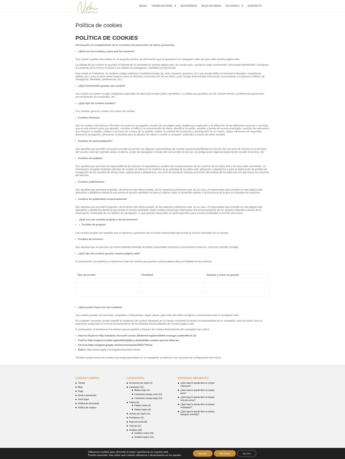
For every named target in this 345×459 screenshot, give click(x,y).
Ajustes (247, 453)
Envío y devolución (87, 395)
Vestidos (133, 430)
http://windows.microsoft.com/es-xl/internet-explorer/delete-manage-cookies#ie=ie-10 (147, 335)
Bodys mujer (140, 390)
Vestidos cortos (141, 433)
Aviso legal (83, 399)
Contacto (255, 5)
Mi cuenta (232, 5)
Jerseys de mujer (137, 413)
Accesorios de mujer (139, 383)
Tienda (81, 383)
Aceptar (202, 453)
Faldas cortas (141, 405)
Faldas (132, 402)
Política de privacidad (88, 403)
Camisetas (134, 387)
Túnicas (133, 426)
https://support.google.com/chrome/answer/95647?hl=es (120, 344)
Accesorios (188, 5)
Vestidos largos (141, 437)
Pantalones (134, 417)
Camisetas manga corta (146, 394)
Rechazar (224, 453)
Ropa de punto (136, 422)
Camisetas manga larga (146, 398)
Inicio (143, 5)
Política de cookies (87, 407)
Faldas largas (141, 409)
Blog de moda (211, 5)
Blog (80, 387)
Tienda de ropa (161, 5)
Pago (80, 391)
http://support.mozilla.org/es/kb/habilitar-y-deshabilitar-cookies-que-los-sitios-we (133, 340)
